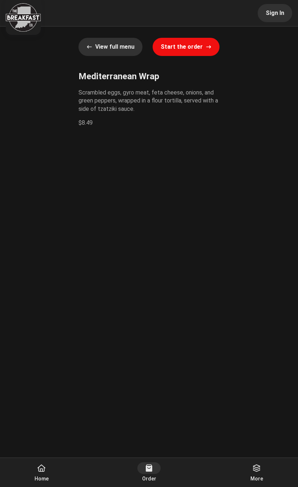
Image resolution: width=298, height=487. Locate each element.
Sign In (275, 12)
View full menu (114, 46)
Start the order (182, 46)
